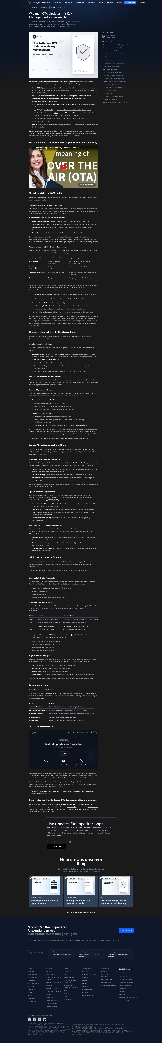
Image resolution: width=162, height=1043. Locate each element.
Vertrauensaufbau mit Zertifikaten (114, 63)
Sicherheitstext (123, 988)
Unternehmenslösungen (89, 974)
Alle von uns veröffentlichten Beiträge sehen (80, 912)
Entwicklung (33, 7)
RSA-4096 (50, 110)
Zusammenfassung (108, 93)
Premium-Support (69, 977)
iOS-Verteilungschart (33, 980)
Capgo (90, 90)
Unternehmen (80, 2)
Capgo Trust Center (35, 811)
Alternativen (104, 971)
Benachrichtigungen (33, 983)
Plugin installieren (126, 930)
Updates (53, 7)
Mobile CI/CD (49, 985)
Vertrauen (85, 986)
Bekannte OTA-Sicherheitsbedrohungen (115, 51)
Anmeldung (119, 2)
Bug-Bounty (122, 991)
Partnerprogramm (87, 995)
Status (66, 993)
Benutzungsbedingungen (126, 982)
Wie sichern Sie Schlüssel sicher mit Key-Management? (74, 110)
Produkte (57, 2)
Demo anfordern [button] (130, 2)
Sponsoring (67, 999)
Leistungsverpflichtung (125, 979)
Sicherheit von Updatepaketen (113, 72)
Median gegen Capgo (107, 979)
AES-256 (72, 125)
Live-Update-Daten (33, 974)
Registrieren (49, 971)
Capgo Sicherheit (79, 809)
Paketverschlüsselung (39, 469)
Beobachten (31, 986)
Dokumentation (46, 2)
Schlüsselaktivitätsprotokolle (112, 84)
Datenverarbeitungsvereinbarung (128, 997)
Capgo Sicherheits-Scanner (47, 809)
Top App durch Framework (53, 991)
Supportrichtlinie (123, 976)
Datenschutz (122, 973)
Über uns (85, 971)
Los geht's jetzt (56, 846)
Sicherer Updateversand (110, 69)
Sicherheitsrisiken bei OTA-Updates (113, 48)
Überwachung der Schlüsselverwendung (114, 81)
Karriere (84, 980)
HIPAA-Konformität (87, 989)
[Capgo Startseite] (34, 2)
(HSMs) (56, 113)
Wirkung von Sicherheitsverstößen (114, 54)
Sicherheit (44, 7)
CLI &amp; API (32, 1001)
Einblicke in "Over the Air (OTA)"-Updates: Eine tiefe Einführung (116, 45)
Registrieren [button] (142, 2)
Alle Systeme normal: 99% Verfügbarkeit (40, 1015)
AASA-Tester (49, 994)
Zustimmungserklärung (125, 985)
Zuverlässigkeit (93, 807)
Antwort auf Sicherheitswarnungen (114, 87)
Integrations (31, 998)
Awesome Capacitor (51, 988)
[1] (95, 294)
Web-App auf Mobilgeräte (53, 982)
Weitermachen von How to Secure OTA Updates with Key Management (116, 102)
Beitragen (85, 983)
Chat (65, 996)
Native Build (31, 989)
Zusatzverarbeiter (124, 1000)
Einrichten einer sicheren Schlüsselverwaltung (116, 57)
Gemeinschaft (68, 971)
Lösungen (67, 2)
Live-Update (31, 971)
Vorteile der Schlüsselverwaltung (113, 96)
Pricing (101, 2)
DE (67, 1029)
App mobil (30, 992)
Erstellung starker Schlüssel (112, 60)
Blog (65, 990)
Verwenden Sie (51, 101)
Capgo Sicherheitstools (110, 99)
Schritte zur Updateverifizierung (113, 75)
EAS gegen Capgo (106, 982)
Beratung (85, 992)
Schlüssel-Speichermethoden (112, 66)
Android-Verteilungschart (35, 977)
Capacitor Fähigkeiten (52, 1006)
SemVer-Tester (50, 997)
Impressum (85, 977)
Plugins (30, 995)
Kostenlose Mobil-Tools (52, 1000)
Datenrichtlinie (123, 994)
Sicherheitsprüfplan (110, 90)
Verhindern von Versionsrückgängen (114, 78)
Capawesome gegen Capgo (108, 985)
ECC (62, 354)
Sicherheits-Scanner (51, 1003)
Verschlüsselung (72, 807)
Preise (66, 974)
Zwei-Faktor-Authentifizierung (38, 431)
